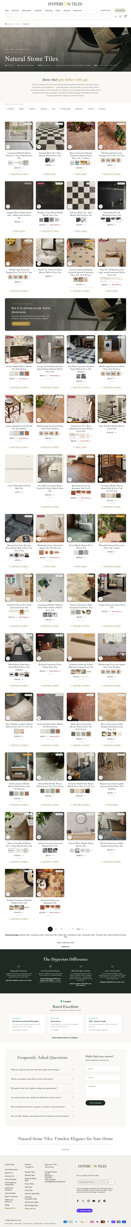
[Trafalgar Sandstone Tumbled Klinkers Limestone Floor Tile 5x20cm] (88, 671)
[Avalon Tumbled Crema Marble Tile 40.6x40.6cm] (16, 373)
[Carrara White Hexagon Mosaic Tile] (87, 850)
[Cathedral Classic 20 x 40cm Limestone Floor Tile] (16, 612)
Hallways (102, 109)
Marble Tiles (24, 935)
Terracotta (43, 109)
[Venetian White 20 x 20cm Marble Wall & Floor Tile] (52, 160)
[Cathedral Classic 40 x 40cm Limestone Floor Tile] (21, 612)
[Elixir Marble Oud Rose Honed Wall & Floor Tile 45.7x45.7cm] (21, 731)
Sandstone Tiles (74, 935)
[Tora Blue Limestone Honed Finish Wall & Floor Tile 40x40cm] (78, 376)
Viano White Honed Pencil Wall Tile (19, 487)
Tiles (12, 49)
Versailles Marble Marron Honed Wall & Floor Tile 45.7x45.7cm (112, 488)
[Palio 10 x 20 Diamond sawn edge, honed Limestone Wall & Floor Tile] (103, 279)
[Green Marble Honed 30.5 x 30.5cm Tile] (81, 552)
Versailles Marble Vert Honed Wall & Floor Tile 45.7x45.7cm (81, 785)
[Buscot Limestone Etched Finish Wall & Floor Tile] (77, 163)
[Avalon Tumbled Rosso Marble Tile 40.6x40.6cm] (27, 373)
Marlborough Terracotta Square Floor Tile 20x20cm (111, 665)
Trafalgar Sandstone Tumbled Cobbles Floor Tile (19, 901)
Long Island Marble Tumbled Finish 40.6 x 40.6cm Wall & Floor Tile (50, 607)
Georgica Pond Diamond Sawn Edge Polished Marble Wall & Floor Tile (50, 369)
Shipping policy (38, 1223)
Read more (65, 946)
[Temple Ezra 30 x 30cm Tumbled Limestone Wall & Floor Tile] (77, 436)
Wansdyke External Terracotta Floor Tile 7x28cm (112, 546)
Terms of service (28, 1223)
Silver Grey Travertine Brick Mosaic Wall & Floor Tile (50, 271)
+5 (122, 160)
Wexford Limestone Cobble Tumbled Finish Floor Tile (112, 844)
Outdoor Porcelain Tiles (31, 1198)
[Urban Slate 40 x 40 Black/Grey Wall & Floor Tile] (108, 220)
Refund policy (9, 1223)
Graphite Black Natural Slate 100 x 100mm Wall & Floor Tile (19, 215)
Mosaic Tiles (30, 1172)
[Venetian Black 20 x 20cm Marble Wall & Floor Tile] (47, 160)
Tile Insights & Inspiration (10, 1184)
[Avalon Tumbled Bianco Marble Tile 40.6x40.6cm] (11, 373)
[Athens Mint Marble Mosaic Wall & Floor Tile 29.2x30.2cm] (83, 734)
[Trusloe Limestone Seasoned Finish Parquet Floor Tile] (88, 612)
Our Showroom (11, 1170)
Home (7, 49)
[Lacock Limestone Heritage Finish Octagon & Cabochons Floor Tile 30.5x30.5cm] (81, 279)
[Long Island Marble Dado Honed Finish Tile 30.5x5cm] (15, 163)
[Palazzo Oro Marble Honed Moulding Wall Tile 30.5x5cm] (10, 850)
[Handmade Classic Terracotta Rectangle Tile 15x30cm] (56, 552)
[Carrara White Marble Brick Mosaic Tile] (77, 850)
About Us (9, 1173)
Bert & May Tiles (31, 1205)
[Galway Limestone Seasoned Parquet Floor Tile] (50, 850)
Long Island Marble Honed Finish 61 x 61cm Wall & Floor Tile (19, 155)
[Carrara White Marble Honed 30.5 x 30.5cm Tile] (76, 552)
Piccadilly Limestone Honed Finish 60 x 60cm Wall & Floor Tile (50, 488)
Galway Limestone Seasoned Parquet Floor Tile (50, 844)
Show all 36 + (30, 1209)
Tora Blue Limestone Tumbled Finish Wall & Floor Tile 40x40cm (81, 369)
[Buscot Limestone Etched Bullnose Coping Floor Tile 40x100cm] (109, 734)
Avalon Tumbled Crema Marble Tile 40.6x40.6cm (19, 427)
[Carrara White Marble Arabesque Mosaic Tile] (72, 850)
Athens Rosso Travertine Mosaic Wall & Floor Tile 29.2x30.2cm (81, 727)
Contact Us (9, 1176)
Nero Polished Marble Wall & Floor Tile (112, 427)
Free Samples (10, 1179)
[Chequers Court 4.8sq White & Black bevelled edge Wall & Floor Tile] (41, 220)
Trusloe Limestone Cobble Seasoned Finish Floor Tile (80, 606)
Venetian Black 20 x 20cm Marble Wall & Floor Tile (50, 154)
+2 (122, 219)
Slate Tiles (63, 935)
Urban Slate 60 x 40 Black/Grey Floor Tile (111, 213)
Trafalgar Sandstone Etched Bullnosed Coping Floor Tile (81, 665)
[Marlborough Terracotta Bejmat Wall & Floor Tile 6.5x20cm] (108, 160)
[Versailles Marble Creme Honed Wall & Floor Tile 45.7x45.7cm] (108, 495)
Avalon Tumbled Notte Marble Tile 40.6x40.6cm (50, 725)
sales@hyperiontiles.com (55, 1182)
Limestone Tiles (37, 935)
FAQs (7, 1205)
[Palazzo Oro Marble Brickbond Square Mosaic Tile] (25, 850)
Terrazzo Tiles (101, 935)
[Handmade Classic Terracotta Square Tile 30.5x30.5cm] (41, 552)
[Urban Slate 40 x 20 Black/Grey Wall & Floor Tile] (103, 220)
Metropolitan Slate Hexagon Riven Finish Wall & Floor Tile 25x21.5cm (19, 548)
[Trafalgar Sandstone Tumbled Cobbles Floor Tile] (83, 671)
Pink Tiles (29, 1190)
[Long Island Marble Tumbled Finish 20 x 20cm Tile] (45, 614)
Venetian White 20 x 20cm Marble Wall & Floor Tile (81, 213)
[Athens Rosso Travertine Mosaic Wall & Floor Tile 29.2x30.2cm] (88, 734)
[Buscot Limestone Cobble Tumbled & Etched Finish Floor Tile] (104, 734)
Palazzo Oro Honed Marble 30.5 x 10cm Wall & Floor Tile (19, 844)
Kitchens (91, 109)
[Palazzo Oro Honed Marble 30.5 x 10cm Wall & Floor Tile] (15, 850)
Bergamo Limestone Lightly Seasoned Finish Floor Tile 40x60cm (112, 786)
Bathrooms (79, 109)
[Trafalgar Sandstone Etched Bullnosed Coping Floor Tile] (73, 671)
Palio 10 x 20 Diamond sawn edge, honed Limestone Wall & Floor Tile (112, 272)
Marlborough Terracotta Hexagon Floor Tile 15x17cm (111, 154)
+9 (91, 850)
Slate (53, 109)
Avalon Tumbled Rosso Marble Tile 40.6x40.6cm (19, 367)
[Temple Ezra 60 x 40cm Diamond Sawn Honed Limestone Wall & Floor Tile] (82, 436)
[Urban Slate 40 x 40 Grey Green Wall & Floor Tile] (113, 220)
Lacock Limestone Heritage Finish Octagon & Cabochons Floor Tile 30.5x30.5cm (80, 272)
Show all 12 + (10, 1208)
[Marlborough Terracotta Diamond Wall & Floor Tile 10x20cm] (118, 160)
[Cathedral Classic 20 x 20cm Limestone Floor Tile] (11, 612)
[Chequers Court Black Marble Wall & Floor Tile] (46, 220)
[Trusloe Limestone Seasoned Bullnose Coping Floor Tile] (83, 612)
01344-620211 (50, 1180)
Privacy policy (18, 1223)
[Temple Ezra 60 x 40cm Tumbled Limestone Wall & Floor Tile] (87, 436)
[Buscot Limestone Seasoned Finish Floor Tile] (82, 163)
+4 (122, 279)
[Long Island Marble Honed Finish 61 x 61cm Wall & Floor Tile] (26, 163)
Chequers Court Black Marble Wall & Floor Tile (50, 213)
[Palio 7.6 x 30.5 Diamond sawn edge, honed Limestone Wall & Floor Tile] (118, 279)
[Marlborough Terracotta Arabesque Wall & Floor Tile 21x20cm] (103, 160)
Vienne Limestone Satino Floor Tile (112, 606)
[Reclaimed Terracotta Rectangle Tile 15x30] (78, 493)
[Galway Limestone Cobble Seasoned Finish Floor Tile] (45, 850)
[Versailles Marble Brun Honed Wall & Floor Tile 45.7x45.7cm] (103, 495)
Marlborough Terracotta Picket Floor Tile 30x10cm (50, 427)
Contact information (50, 1223)
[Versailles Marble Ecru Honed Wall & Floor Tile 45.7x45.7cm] (113, 495)
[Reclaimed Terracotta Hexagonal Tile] (88, 493)
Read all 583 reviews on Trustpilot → (65, 1038)
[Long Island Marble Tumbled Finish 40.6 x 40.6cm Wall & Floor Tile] (50, 614)
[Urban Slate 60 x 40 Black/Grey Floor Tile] (118, 220)
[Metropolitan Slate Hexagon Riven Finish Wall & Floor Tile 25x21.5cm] (16, 555)
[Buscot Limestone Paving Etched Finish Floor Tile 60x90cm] (114, 734)
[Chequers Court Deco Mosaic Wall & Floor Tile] (51, 220)
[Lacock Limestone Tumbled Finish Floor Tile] (86, 279)
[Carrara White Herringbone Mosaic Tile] (82, 850)
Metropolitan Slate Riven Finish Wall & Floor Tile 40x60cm (19, 667)
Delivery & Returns (9, 1201)
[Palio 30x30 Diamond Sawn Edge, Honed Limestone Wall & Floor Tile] (108, 279)
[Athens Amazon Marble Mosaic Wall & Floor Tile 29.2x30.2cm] (73, 734)
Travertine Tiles (51, 935)
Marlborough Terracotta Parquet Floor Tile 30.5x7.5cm (19, 271)
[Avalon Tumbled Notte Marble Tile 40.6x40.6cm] (21, 373)
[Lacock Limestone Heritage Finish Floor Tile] (76, 279)
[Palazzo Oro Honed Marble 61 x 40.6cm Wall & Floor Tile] (20, 850)
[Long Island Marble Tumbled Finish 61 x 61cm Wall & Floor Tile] (55, 614)
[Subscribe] (111, 1182)
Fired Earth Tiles (31, 1202)
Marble (21, 109)
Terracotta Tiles (88, 935)
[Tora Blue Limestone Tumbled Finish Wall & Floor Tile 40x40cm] (83, 376)
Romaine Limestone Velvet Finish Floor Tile (50, 665)
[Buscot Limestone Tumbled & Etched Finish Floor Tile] (87, 163)
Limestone (10, 109)
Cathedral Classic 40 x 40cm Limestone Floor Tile (19, 606)
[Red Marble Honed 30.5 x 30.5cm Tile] (86, 552)
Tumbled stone (65, 109)
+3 (91, 436)
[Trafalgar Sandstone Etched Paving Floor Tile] (78, 671)
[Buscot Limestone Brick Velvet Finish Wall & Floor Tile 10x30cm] (72, 163)
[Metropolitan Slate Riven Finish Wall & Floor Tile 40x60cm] (27, 555)
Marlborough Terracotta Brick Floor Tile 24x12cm (112, 367)
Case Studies (10, 1193)
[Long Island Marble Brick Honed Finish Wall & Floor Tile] (10, 163)
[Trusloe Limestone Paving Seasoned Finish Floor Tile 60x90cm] (78, 612)
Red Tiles (28, 1187)
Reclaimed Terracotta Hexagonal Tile (50, 901)
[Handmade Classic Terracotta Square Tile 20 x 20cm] (46, 552)
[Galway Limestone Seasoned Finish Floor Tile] (55, 850)
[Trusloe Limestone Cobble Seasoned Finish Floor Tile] (73, 612)
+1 (29, 163)
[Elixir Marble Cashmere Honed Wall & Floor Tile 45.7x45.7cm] (16, 731)
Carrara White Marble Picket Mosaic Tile (81, 844)
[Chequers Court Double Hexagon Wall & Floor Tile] (56, 220)
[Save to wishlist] (8, 147)
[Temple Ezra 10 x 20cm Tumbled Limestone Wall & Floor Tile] (72, 436)
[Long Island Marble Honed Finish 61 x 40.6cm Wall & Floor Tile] (20, 163)
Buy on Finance (11, 1196)
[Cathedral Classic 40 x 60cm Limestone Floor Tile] (27, 612)
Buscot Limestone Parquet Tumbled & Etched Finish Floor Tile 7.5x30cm (81, 155)
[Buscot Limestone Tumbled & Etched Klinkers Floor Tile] (119, 734)
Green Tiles (29, 1184)
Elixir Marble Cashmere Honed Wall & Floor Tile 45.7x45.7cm (19, 725)
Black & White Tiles (31, 1179)
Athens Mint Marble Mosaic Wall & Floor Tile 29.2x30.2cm (50, 785)
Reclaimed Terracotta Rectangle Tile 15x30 (81, 487)
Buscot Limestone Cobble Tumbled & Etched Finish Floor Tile (112, 727)
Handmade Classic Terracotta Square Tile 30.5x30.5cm (50, 546)
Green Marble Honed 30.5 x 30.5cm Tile (81, 546)
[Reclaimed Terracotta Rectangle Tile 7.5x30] (83, 493)
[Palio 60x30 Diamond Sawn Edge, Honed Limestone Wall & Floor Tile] (113, 279)
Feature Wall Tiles (32, 1194)
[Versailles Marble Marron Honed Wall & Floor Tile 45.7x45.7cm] (118, 495)
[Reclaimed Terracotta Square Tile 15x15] (73, 493)
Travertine (32, 109)
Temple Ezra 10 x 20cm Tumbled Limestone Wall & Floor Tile (81, 429)
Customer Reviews (9, 1189)
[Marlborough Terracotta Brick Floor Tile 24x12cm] (113, 160)
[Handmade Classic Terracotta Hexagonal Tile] (51, 552)
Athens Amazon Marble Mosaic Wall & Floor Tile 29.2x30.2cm (19, 786)
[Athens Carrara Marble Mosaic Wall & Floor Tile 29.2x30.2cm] (78, 734)
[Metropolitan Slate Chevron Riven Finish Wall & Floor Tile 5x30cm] (11, 555)
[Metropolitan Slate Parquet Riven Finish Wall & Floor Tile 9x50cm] (21, 555)
